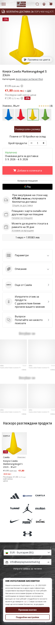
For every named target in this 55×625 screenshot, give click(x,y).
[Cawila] (40, 496)
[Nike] (14, 521)
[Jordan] (27, 508)
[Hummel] (14, 508)
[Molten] (40, 508)
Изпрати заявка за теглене (27, 568)
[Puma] (27, 521)
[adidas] (14, 496)
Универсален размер (27, 129)
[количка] (50, 4)
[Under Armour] (27, 533)
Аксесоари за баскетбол (29, 79)
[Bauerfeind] (27, 496)
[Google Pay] (27, 187)
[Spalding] (40, 521)
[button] (27, 255)
